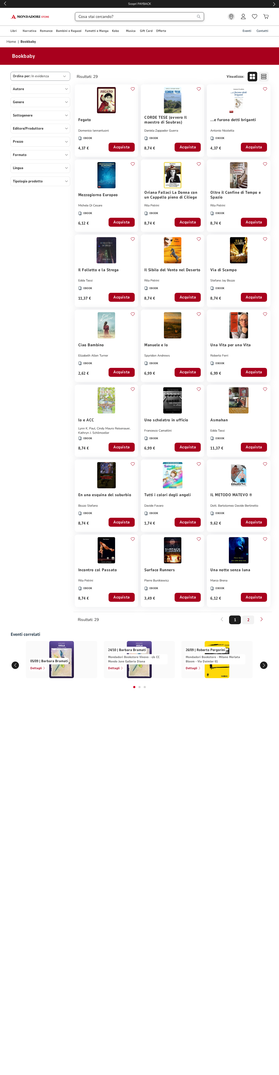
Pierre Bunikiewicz (156, 580)
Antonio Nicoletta (222, 131)
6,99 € (149, 373)
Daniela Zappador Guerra (161, 131)
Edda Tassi (85, 280)
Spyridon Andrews (157, 355)
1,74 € (149, 523)
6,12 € (83, 223)
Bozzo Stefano (88, 506)
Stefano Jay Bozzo (222, 280)
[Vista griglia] (252, 76)
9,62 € (215, 523)
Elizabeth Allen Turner (93, 355)
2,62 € (83, 373)
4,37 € (83, 148)
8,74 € (149, 148)
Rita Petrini (151, 205)
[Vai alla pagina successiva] (261, 619)
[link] (231, 16)
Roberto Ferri (219, 355)
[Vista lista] (264, 76)
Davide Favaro (153, 506)
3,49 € (149, 598)
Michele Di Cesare (90, 205)
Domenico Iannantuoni (93, 131)
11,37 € (84, 298)
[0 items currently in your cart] (266, 16)
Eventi (247, 31)
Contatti (262, 31)
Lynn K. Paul (86, 428)
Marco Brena (218, 580)
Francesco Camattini (158, 431)
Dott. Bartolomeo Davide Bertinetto (234, 506)
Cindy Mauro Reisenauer (113, 428)
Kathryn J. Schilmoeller (93, 433)
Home (12, 41)
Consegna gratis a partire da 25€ (139, 4)
